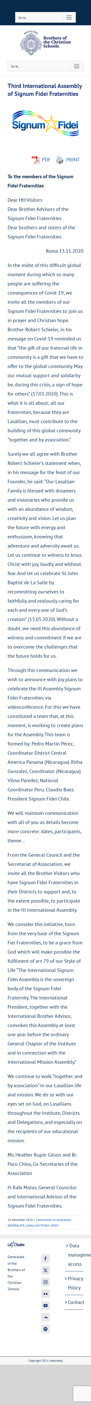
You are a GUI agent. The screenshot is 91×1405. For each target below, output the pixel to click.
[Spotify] (45, 1329)
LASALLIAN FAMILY (38, 1225)
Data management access (74, 1254)
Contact (74, 1302)
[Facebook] (45, 1258)
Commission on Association (53, 1220)
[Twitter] (45, 1270)
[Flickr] (45, 1293)
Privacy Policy (74, 1283)
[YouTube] (45, 1305)
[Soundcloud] (45, 1317)
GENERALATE (16, 1225)
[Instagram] (45, 1282)
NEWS (54, 1225)
